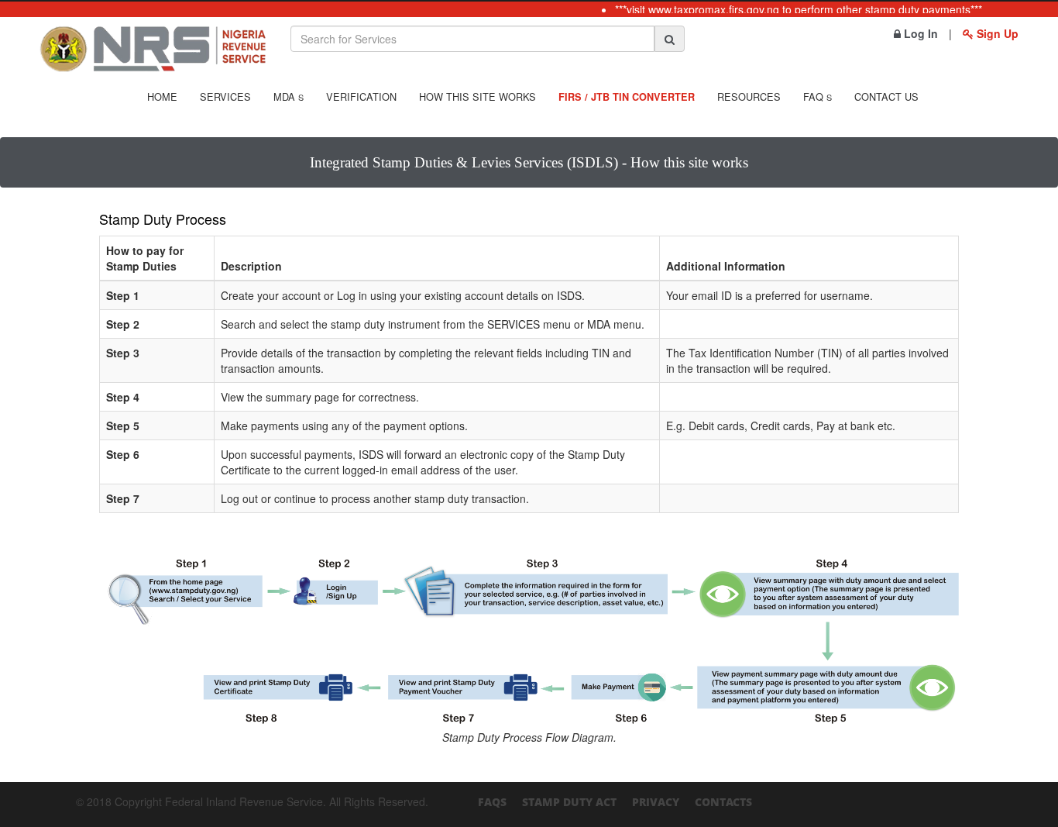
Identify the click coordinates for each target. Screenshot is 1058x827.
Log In (919, 33)
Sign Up (996, 33)
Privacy (655, 801)
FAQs (492, 801)
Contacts (723, 801)
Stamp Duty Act (569, 801)
